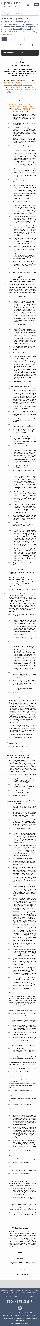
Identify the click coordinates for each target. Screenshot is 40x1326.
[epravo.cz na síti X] (12, 1301)
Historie (11, 39)
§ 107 (15, 82)
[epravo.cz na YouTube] (20, 1301)
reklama (18, 1290)
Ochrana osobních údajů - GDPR (14, 1296)
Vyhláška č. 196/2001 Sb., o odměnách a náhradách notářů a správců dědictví (22, 105)
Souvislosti (20, 39)
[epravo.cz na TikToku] (28, 1301)
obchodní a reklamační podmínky (28, 1292)
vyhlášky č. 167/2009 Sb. (16, 111)
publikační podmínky (8, 1292)
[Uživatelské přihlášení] (28, 4)
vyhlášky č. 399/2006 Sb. (26, 110)
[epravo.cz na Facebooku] (8, 1301)
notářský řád (27, 85)
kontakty (36, 1290)
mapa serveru (4, 1290)
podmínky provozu (26, 1290)
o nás (11, 1290)
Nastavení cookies (29, 1296)
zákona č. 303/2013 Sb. (16, 87)
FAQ (17, 1292)
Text (4, 39)
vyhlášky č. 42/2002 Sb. (20, 108)
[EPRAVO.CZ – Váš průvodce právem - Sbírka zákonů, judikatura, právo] (10, 4)
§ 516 (33, 87)
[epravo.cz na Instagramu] (16, 1301)
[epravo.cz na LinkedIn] (24, 1301)
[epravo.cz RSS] (32, 1301)
